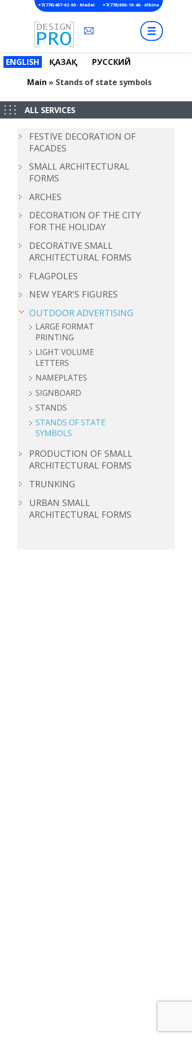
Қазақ (63, 62)
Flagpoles (53, 276)
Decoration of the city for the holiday (85, 221)
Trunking (52, 484)
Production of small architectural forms (80, 459)
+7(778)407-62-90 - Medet (66, 4)
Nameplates (61, 377)
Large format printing (64, 332)
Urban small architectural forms (80, 508)
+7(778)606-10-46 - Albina (131, 4)
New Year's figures (73, 294)
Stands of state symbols (70, 428)
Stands (51, 407)
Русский (111, 62)
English (22, 62)
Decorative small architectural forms (80, 251)
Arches (45, 197)
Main (37, 82)
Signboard (58, 392)
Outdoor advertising (81, 313)
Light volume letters (64, 357)
